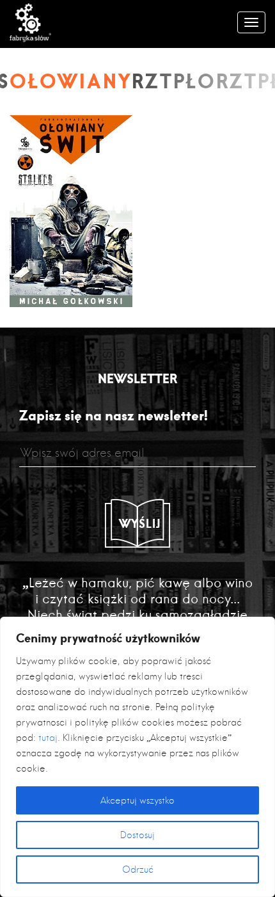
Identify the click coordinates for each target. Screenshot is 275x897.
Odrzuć (137, 869)
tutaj (48, 737)
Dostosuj (137, 835)
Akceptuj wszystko (137, 800)
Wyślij (140, 523)
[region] (137, 757)
